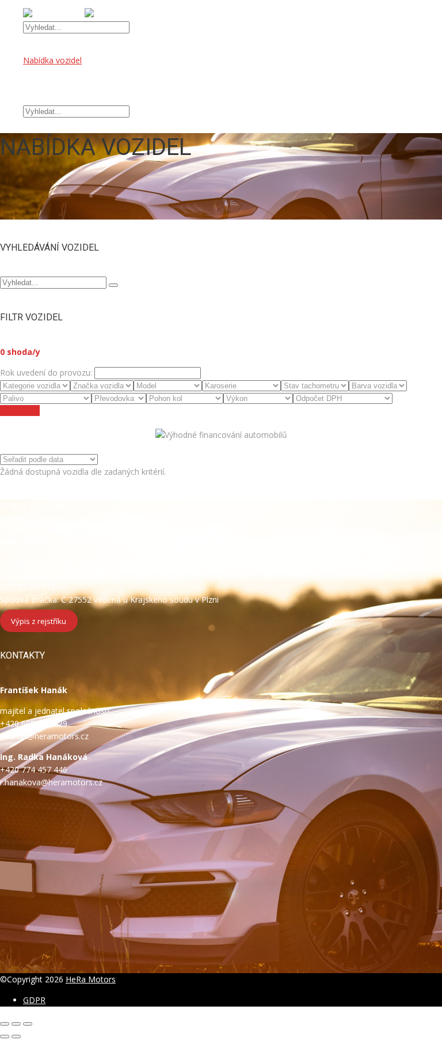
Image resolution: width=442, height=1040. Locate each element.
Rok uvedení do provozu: (46, 372)
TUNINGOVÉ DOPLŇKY (67, 85)
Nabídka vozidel (52, 60)
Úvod (33, 47)
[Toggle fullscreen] (16, 1024)
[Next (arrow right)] (16, 1036)
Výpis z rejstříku (38, 620)
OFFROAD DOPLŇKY (62, 72)
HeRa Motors (91, 979)
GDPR (34, 999)
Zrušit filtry (20, 410)
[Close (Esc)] (4, 1024)
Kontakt (37, 98)
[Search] (113, 285)
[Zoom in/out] (27, 1024)
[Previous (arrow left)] (4, 1036)
